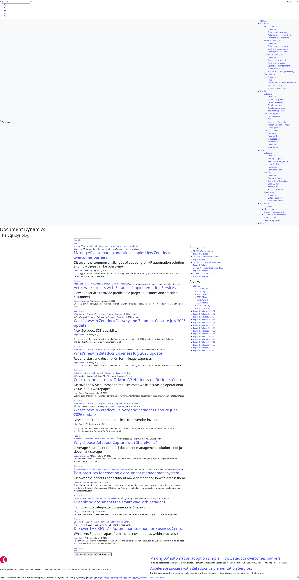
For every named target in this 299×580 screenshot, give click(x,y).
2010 (211, 350)
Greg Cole (78, 511)
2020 (211, 325)
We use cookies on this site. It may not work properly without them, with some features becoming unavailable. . (82, 577)
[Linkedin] (4, 7)
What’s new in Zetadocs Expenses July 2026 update (96, 349)
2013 (211, 345)
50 (194, 251)
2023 (211, 317)
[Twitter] (5, 5)
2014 (211, 342)
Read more (79, 281)
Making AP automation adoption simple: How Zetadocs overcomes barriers (107, 246)
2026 (196, 286)
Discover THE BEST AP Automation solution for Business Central (102, 522)
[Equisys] (5, 122)
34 (194, 268)
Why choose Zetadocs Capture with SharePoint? (95, 438)
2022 (211, 319)
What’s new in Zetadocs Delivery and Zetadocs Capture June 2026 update (106, 403)
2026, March (203, 302)
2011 (211, 347)
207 (194, 256)
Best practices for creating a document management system (100, 469)
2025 (211, 311)
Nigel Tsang (79, 334)
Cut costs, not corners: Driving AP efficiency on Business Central (102, 373)
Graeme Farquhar (82, 301)
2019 (211, 328)
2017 (211, 333)
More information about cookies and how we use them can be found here (131, 577)
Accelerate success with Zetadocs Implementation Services (100, 284)
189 (194, 262)
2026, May (202, 297)
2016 (211, 336)
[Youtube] (5, 10)
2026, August (203, 288)
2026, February (204, 305)
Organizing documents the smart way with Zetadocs (97, 498)
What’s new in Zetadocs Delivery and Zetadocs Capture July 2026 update (105, 314)
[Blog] (5, 16)
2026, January (203, 308)
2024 (211, 314)
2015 (211, 339)
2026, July (202, 291)
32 (194, 273)
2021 (211, 322)
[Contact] (5, 13)
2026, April (202, 300)
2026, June (202, 294)
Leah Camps (79, 270)
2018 (211, 331)
